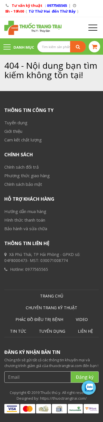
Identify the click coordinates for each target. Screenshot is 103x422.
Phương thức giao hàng (27, 175)
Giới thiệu (13, 131)
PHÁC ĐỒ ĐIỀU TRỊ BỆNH (39, 319)
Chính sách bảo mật (23, 184)
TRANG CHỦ (51, 296)
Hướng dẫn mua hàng (25, 211)
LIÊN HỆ (85, 331)
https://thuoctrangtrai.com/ (63, 398)
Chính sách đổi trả (21, 167)
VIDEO (82, 319)
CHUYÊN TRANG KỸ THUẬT (51, 307)
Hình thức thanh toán (24, 220)
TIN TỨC (18, 331)
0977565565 (36, 269)
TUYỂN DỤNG (52, 331)
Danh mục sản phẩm (18, 50)
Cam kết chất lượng (23, 140)
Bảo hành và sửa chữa (25, 228)
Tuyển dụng (15, 122)
